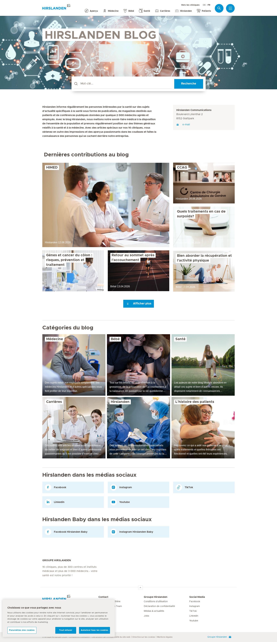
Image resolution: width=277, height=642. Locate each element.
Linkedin (193, 616)
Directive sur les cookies (143, 637)
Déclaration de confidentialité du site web (111, 637)
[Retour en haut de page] (140, 588)
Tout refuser (65, 630)
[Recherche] (219, 8)
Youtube (193, 621)
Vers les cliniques (190, 5)
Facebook (194, 601)
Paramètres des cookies (22, 630)
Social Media (197, 597)
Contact (103, 597)
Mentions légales (164, 637)
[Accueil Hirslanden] (70, 599)
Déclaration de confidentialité (159, 606)
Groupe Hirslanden (155, 597)
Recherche (188, 83)
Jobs (146, 616)
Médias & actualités (154, 611)
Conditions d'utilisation (156, 601)
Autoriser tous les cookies (94, 630)
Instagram (194, 606)
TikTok (193, 611)
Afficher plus (141, 303)
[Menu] (230, 8)
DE (204, 5)
